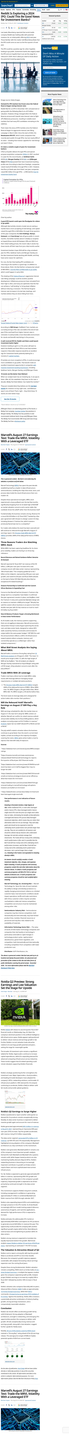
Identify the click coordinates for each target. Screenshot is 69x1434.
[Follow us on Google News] (22, 28)
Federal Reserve (19, 276)
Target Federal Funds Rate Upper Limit (14, 323)
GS (6, 159)
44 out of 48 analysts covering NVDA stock (21, 1331)
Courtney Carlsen (20, 411)
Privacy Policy (55, 83)
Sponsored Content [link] (30, 445)
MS (25, 159)
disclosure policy (20, 421)
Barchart (10, 991)
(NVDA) (7, 1030)
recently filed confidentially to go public (23, 270)
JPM (11, 162)
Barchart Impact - (5, 445)
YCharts (35, 323)
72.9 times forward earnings (10, 1292)
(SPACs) (25, 154)
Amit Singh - (4, 991)
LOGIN (53, 5)
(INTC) (30, 1292)
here (36, 1379)
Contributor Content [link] (22, 23)
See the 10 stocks (10, 399)
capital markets (14, 356)
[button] (67, 10)
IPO (28, 37)
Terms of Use (46, 83)
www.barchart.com (10, 1107)
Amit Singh (21, 1368)
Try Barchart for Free (62, 5)
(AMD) (20, 1289)
